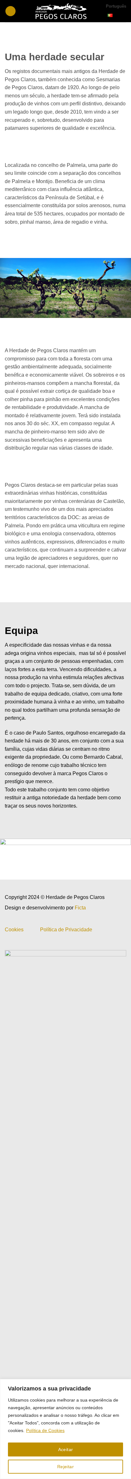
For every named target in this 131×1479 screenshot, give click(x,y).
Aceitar (65, 1449)
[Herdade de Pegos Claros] (61, 11)
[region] (65, 1429)
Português (116, 6)
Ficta (80, 907)
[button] (10, 11)
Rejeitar (65, 1466)
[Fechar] (124, 1384)
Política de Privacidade (66, 929)
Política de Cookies (45, 1430)
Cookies (14, 929)
